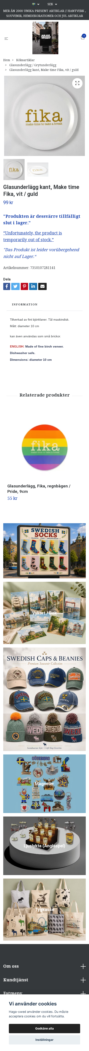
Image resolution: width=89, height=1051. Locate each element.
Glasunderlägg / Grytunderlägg (32, 65)
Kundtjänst (15, 979)
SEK (51, 4)
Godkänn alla (44, 1028)
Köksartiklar (25, 60)
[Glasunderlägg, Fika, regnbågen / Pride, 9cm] (44, 446)
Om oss (11, 966)
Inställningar (44, 1039)
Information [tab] (24, 304)
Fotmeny (12, 993)
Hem (6, 60)
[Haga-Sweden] (45, 38)
